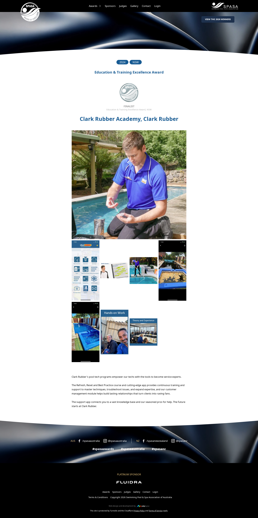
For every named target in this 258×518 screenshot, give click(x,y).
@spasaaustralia (117, 441)
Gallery (134, 6)
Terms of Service (156, 510)
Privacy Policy (139, 510)
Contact (146, 6)
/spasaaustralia (91, 441)
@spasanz (181, 441)
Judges (123, 6)
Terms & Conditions (98, 497)
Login (157, 6)
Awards (93, 6)
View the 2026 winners (218, 19)
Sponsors (110, 6)
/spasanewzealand (157, 441)
